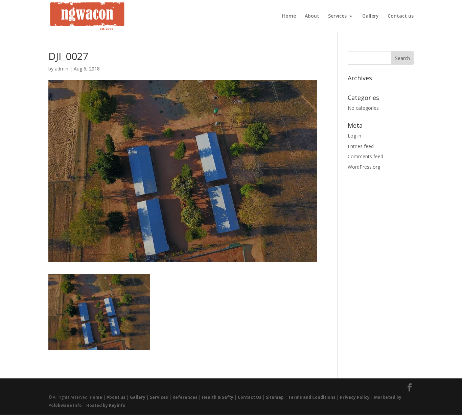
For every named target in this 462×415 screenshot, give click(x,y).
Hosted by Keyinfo (105, 405)
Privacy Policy (355, 397)
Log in (354, 135)
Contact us (401, 16)
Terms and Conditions (312, 397)
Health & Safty (217, 397)
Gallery (370, 16)
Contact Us (249, 397)
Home (289, 16)
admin (61, 68)
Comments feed (365, 156)
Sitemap (275, 397)
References (185, 397)
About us (116, 397)
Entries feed (361, 146)
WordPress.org (364, 167)
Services (337, 16)
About (312, 16)
